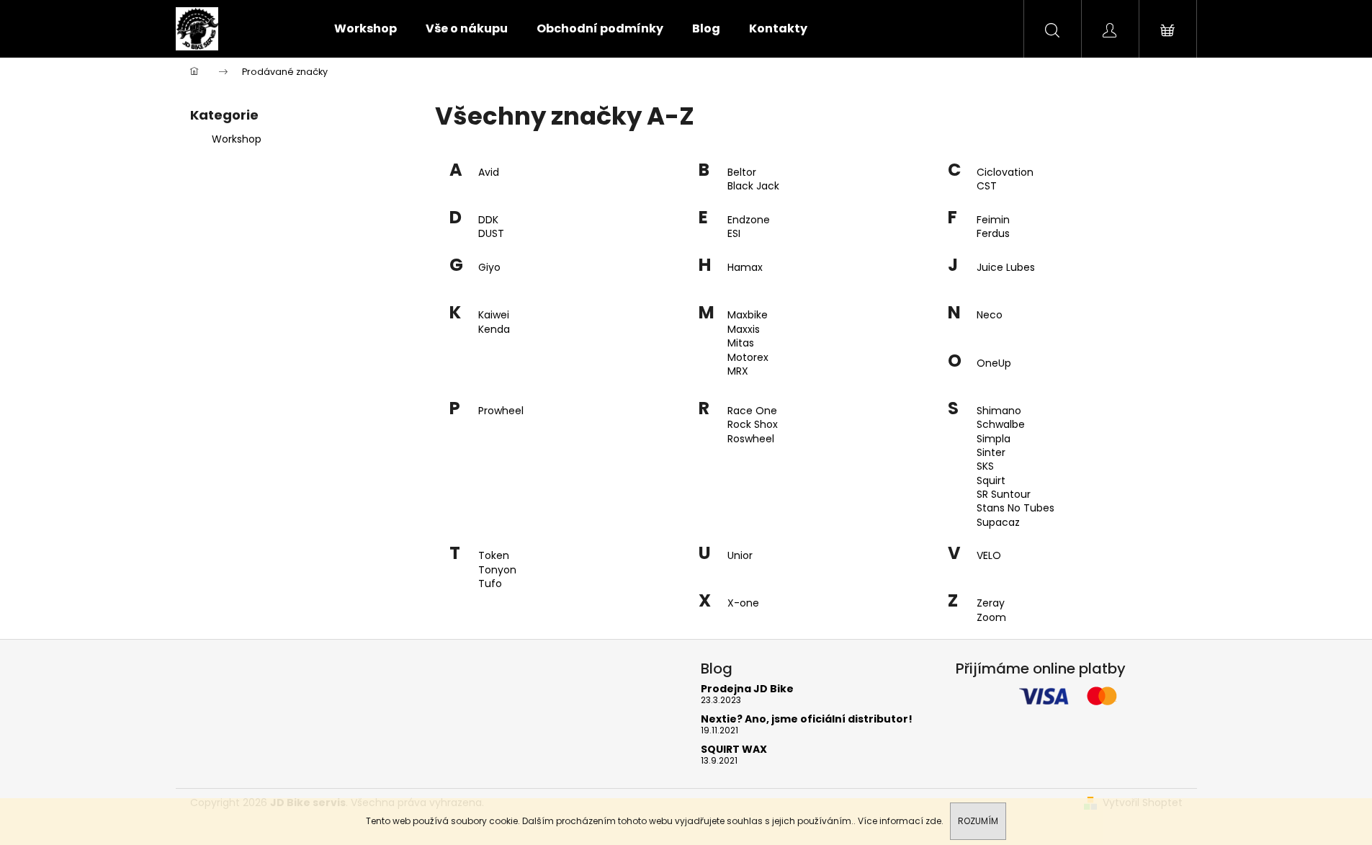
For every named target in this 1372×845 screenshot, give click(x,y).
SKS (985, 466)
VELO (989, 556)
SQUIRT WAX (734, 749)
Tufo (490, 584)
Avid (488, 172)
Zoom (991, 618)
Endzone (748, 220)
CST (987, 186)
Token (493, 556)
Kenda (494, 329)
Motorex (747, 358)
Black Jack (753, 186)
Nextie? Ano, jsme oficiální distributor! (807, 719)
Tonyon (497, 570)
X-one (743, 603)
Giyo (489, 267)
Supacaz (998, 522)
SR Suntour (1004, 494)
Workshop (236, 139)
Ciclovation (1005, 172)
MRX (737, 371)
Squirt (991, 481)
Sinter (991, 453)
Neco (990, 315)
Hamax (745, 267)
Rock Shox (752, 425)
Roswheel (750, 439)
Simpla (993, 439)
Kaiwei (493, 315)
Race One (752, 411)
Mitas (740, 343)
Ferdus (993, 234)
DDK (488, 220)
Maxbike (747, 315)
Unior (740, 556)
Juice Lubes (1006, 267)
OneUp (994, 363)
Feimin (993, 220)
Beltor (741, 172)
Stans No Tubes (1015, 508)
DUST (491, 234)
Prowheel (501, 411)
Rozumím (978, 821)
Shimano (999, 411)
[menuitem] (365, 29)
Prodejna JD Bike (747, 689)
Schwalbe (1001, 425)
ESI (733, 234)
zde (933, 821)
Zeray (991, 603)
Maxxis (743, 329)
